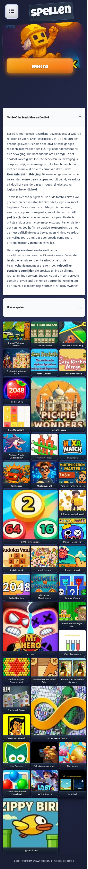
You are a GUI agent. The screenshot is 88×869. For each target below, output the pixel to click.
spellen (51, 12)
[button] (44, 117)
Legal (17, 860)
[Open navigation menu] (12, 11)
